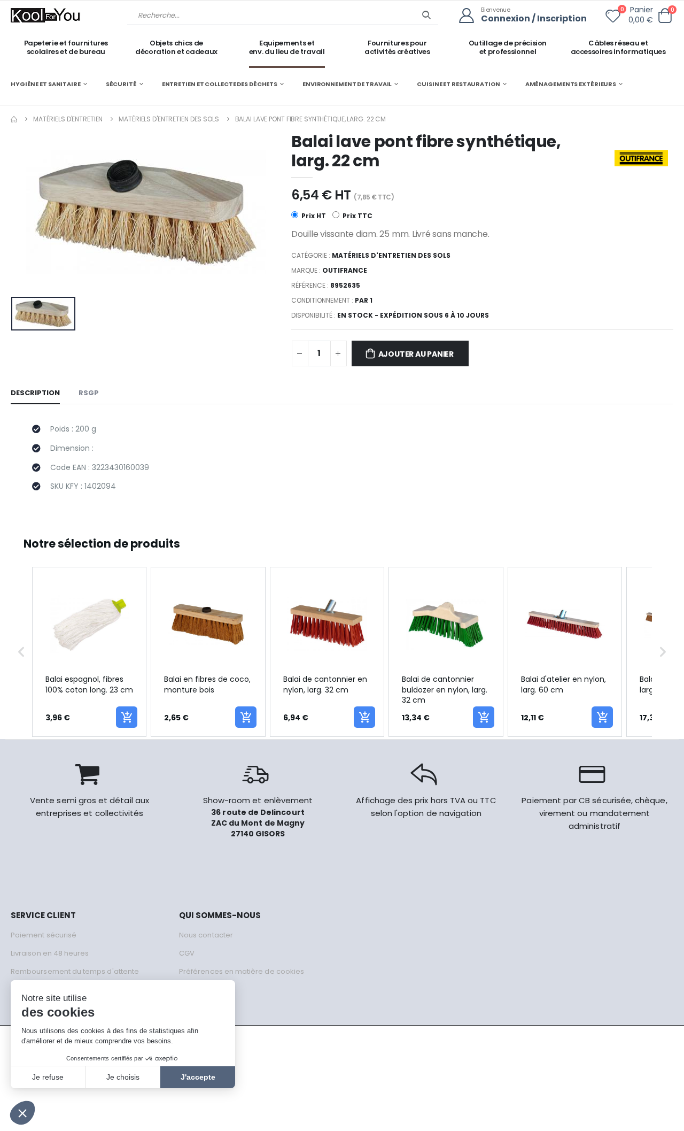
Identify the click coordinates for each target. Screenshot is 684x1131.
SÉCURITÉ (121, 84)
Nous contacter (206, 935)
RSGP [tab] (89, 393)
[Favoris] (612, 18)
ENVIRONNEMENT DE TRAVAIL (347, 84)
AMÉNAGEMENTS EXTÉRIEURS (570, 84)
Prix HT (313, 215)
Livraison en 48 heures (50, 953)
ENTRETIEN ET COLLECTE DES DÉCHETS (219, 84)
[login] (470, 15)
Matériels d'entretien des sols (169, 119)
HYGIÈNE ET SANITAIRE (46, 84)
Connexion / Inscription (534, 19)
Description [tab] (35, 393)
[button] (664, 15)
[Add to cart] (126, 717)
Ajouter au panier (416, 354)
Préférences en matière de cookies (241, 971)
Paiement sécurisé (43, 935)
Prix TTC (356, 215)
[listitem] (89, 652)
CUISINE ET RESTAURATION (458, 84)
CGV (187, 953)
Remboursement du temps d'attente (75, 971)
